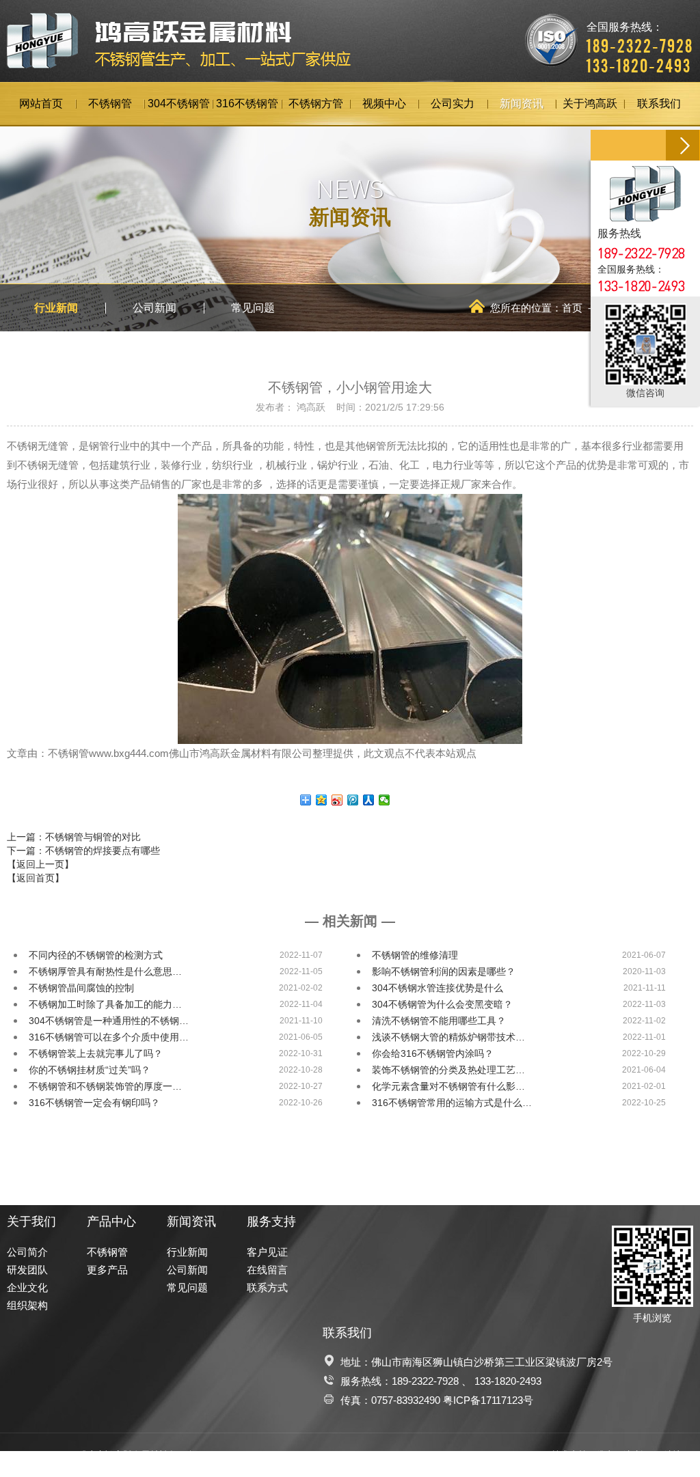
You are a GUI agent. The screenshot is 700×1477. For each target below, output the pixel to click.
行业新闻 (56, 308)
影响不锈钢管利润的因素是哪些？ (443, 971)
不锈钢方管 (315, 103)
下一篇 (83, 850)
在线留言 (267, 1269)
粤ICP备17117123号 (488, 1400)
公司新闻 (154, 308)
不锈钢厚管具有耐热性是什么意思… (105, 971)
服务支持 (271, 1221)
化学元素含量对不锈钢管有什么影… (448, 1086)
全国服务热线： (640, 38)
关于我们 (31, 1221)
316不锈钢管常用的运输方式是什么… (452, 1102)
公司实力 (452, 103)
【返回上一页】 (40, 864)
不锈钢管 (110, 103)
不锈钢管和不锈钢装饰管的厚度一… (105, 1086)
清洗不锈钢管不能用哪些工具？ (439, 1020)
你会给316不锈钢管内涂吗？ (433, 1053)
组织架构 (27, 1305)
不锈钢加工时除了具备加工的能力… (105, 1004)
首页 (572, 308)
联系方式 (267, 1287)
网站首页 (41, 103)
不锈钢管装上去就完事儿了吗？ (96, 1053)
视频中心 (384, 103)
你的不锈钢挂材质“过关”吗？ (89, 1069)
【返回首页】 (35, 877)
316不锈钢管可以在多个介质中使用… (109, 1037)
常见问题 (253, 308)
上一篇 (74, 836)
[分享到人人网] (369, 800)
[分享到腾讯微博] (353, 800)
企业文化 (27, 1287)
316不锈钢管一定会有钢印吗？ (94, 1102)
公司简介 (27, 1252)
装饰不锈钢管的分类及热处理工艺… (448, 1069)
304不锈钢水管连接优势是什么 (437, 987)
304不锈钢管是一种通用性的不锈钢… (109, 1020)
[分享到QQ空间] (321, 800)
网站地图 (672, 1455)
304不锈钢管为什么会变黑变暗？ (442, 1004)
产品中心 (111, 1221)
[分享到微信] (384, 800)
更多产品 (107, 1269)
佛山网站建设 (622, 1455)
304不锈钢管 (179, 103)
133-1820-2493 (507, 1381)
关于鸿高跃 (590, 103)
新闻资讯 (521, 103)
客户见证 (267, 1252)
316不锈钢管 (247, 103)
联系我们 (659, 103)
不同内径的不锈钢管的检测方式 (96, 955)
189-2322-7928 (425, 1381)
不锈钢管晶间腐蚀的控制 (81, 987)
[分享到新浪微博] (337, 800)
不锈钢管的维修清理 (415, 955)
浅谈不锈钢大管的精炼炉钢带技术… (448, 1037)
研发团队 (27, 1269)
